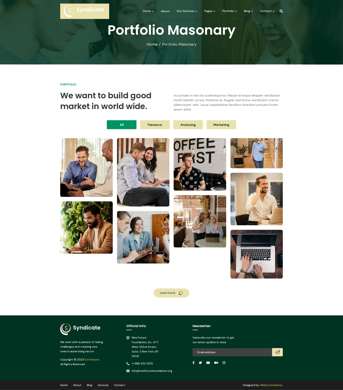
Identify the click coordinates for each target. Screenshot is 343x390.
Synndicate (91, 359)
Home (147, 11)
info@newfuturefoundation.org (152, 371)
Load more (168, 293)
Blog (247, 11)
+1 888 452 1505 (142, 363)
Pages (208, 11)
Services (103, 385)
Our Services (185, 11)
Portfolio (228, 11)
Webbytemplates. (271, 385)
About (165, 11)
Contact (266, 11)
